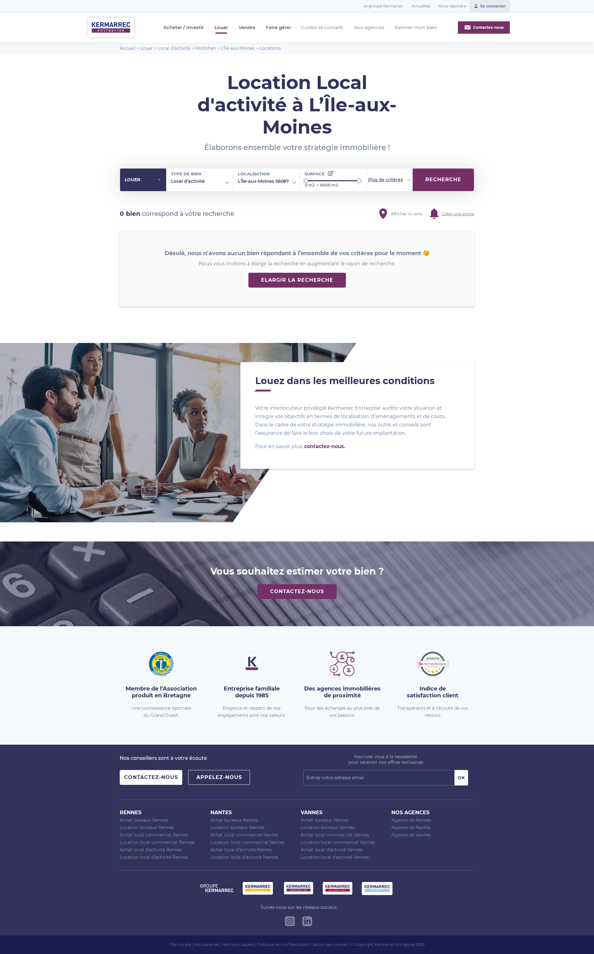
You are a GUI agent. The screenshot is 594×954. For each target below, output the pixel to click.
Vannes (311, 812)
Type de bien (186, 173)
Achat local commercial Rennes (154, 835)
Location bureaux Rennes (147, 827)
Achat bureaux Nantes (234, 820)
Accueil (128, 48)
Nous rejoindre (452, 6)
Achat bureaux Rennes (144, 820)
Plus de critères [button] (385, 179)
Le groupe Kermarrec (383, 6)
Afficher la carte (407, 213)
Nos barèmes (206, 944)
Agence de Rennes (411, 820)
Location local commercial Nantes (247, 842)
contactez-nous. (324, 446)
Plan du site (180, 944)
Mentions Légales (238, 944)
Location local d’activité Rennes (154, 857)
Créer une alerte (458, 213)
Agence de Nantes (411, 827)
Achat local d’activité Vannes (332, 850)
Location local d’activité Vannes (335, 857)
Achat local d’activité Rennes (151, 850)
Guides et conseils (322, 27)
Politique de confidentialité (282, 944)
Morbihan (205, 48)
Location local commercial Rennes (157, 842)
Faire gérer (278, 27)
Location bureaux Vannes (328, 827)
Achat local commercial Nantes (244, 835)
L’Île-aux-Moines (238, 48)
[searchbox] (209, 181)
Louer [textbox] (132, 179)
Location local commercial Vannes (338, 842)
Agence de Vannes (411, 835)
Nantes (221, 812)
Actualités (420, 6)
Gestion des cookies (329, 944)
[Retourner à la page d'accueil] (111, 27)
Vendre (247, 27)
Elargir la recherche (297, 280)
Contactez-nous (297, 591)
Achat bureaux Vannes (325, 820)
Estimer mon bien (416, 27)
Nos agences (369, 27)
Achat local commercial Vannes (335, 835)
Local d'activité (174, 48)
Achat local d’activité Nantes (241, 850)
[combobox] (143, 180)
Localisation (254, 173)
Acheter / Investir (183, 27)
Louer (221, 27)
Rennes (130, 812)
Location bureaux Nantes (237, 827)
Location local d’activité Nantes (244, 857)
